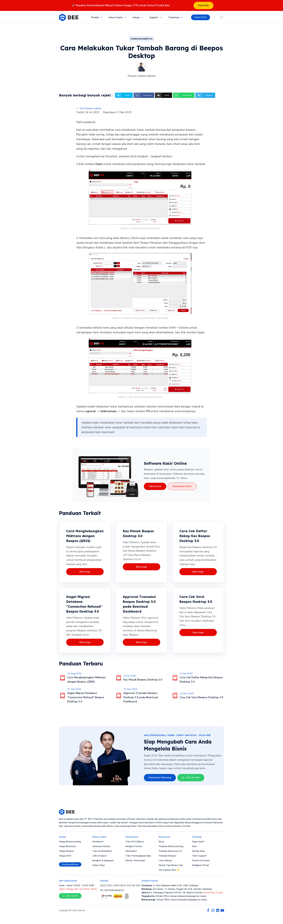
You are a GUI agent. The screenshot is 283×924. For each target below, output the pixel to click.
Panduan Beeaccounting (171, 846)
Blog (161, 841)
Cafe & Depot (99, 855)
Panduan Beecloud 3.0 (170, 851)
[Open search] (222, 17)
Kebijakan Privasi (200, 865)
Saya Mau (203, 5)
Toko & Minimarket (102, 851)
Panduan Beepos (167, 855)
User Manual (165, 860)
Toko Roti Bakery (134, 841)
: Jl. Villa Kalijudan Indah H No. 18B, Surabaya (170, 885)
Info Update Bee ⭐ (169, 870)
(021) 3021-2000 (109, 885)
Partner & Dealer (201, 860)
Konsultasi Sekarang (160, 777)
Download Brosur (70, 864)
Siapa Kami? (198, 841)
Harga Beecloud (67, 846)
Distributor (97, 841)
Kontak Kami (198, 851)
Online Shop (98, 865)
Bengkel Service (133, 846)
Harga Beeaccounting (70, 841)
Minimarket (131, 851)
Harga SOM (65, 855)
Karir (194, 846)
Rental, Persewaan (135, 860)
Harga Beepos (66, 851)
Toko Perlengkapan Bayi (138, 855)
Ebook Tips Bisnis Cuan (171, 865)
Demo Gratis (201, 17)
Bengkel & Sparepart (103, 860)
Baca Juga (84, 571)
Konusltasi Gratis (182, 486)
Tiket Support (199, 855)
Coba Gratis (155, 486)
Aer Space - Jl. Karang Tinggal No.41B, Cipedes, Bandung (177, 889)
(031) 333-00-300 (130, 885)
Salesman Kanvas (101, 846)
